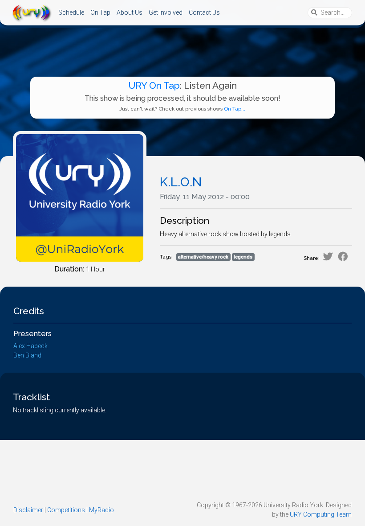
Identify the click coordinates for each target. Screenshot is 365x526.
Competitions (66, 510)
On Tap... (234, 109)
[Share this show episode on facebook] (343, 256)
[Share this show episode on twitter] (328, 256)
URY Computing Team (321, 514)
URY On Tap (154, 85)
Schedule (71, 12)
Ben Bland (27, 355)
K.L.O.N (181, 182)
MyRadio (101, 510)
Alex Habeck (30, 345)
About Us (129, 12)
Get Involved (165, 12)
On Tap (100, 12)
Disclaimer (28, 510)
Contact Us (204, 12)
